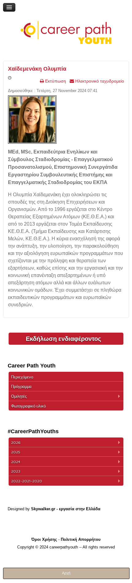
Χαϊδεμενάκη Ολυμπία (37, 69)
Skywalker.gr (43, 509)
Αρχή (66, 573)
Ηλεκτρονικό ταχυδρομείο (99, 81)
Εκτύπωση (55, 81)
